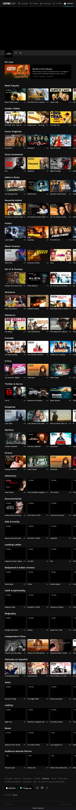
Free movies (47, 3)
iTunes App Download (11, 788)
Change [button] (14, 795)
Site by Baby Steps (65, 804)
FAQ (34, 782)
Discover (35, 3)
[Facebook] (42, 787)
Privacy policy (63, 778)
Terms (53, 778)
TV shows (59, 3)
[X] (47, 787)
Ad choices (27, 782)
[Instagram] (37, 787)
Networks (70, 3)
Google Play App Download (26, 788)
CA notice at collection (13, 782)
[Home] (8, 3)
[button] (38, 72)
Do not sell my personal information (51, 782)
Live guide (24, 3)
